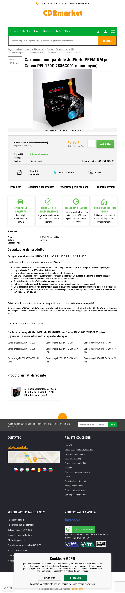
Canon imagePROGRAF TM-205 (59, 342)
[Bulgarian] (50, 470)
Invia (113, 424)
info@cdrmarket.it (79, 3)
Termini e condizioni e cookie (77, 472)
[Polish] (33, 470)
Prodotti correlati (105, 186)
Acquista (105, 144)
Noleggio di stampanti (74, 485)
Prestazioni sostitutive (75, 490)
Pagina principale (15, 49)
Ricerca (107, 40)
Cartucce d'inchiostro (34, 49)
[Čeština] (16, 470)
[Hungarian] (27, 470)
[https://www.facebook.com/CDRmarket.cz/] (72, 519)
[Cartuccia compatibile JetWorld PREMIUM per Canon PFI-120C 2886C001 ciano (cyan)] (62, 100)
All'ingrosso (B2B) (73, 458)
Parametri (15, 186)
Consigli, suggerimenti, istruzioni (79, 449)
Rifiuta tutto (49, 577)
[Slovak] (45, 470)
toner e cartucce (79, 588)
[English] (22, 470)
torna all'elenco (14, 61)
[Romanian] (39, 470)
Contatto (69, 445)
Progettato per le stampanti (74, 186)
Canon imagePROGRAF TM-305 (21, 348)
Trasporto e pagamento (75, 454)
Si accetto (75, 577)
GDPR (67, 476)
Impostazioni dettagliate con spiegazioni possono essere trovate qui (62, 584)
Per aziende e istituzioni (75, 481)
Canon (50, 49)
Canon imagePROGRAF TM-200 (21, 342)
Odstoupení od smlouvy (75, 494)
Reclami (68, 467)
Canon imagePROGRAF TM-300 (97, 342)
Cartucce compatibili (65, 49)
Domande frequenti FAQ (75, 463)
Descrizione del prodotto (40, 186)
